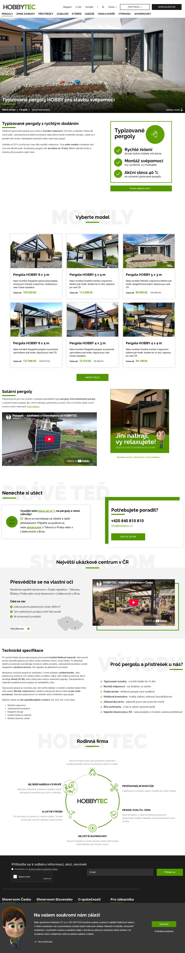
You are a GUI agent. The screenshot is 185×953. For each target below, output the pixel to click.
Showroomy (142, 13)
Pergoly (7, 13)
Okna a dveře (106, 13)
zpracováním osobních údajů (43, 869)
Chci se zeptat (128, 536)
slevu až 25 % (46, 511)
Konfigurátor (166, 7)
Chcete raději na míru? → (141, 188)
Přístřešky (45, 13)
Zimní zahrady (25, 13)
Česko (111, 7)
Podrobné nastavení (164, 931)
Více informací (17, 628)
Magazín (67, 7)
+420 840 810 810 (127, 520)
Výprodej (124, 13)
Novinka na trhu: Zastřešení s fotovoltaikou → (140, 457)
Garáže (89, 13)
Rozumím (164, 924)
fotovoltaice (33, 406)
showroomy (34, 527)
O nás (78, 7)
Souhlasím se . (36, 869)
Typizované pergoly (40, 109)
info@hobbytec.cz (122, 525)
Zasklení (62, 13)
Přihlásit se (169, 872)
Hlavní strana (8, 109)
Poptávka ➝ (135, 7)
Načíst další (92, 377)
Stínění (76, 13)
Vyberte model (173, 110)
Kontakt (89, 7)
